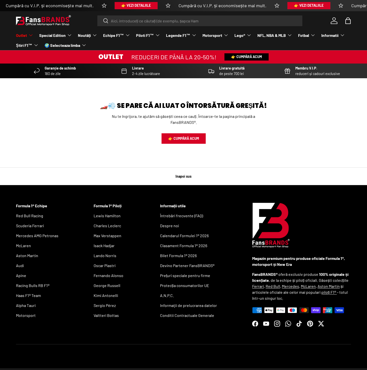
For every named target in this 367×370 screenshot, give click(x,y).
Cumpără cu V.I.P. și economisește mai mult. (50, 5)
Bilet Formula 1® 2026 (178, 255)
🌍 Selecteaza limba (62, 45)
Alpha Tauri (26, 305)
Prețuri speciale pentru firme (185, 275)
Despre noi (169, 225)
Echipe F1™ (113, 35)
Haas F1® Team (28, 295)
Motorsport (212, 35)
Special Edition (52, 35)
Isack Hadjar (104, 245)
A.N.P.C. (167, 295)
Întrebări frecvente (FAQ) (181, 215)
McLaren (23, 245)
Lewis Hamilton (107, 215)
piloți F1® (329, 292)
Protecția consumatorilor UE (184, 285)
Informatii (330, 35)
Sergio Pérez (105, 305)
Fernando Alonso (108, 275)
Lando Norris (105, 255)
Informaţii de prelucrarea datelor (188, 305)
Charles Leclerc (107, 225)
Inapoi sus (183, 176)
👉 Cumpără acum (246, 57)
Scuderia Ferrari (30, 225)
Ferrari (258, 286)
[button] (348, 20)
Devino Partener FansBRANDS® (187, 265)
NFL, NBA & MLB (271, 35)
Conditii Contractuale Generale (187, 315)
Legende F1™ (178, 35)
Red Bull (273, 286)
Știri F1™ (24, 45)
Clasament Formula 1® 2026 (183, 245)
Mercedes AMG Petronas (37, 235)
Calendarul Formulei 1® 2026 (184, 235)
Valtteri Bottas (106, 315)
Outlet (21, 35)
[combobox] (199, 20)
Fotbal (303, 35)
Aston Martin (27, 255)
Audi (20, 265)
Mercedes (290, 286)
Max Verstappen (107, 235)
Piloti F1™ (145, 35)
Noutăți (84, 35)
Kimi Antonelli (106, 295)
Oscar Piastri (105, 265)
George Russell (107, 285)
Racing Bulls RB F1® (32, 285)
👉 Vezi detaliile (136, 5)
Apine (21, 275)
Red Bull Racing (29, 215)
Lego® (239, 35)
